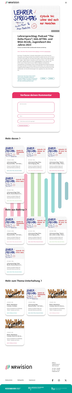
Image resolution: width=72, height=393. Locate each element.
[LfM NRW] (36, 388)
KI (27, 78)
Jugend (24, 79)
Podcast (19, 76)
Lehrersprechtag (38, 61)
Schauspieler (26, 77)
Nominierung (25, 81)
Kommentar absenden (23, 125)
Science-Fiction (29, 76)
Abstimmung (30, 81)
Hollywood (31, 77)
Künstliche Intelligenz (21, 78)
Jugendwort (20, 79)
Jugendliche (29, 79)
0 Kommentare (47, 51)
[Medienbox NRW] (13, 388)
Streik (22, 77)
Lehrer (18, 77)
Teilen (44, 78)
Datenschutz (8, 380)
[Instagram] (59, 380)
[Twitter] (66, 380)
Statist (29, 78)
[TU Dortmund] (59, 388)
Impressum (32, 380)
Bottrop (37, 51)
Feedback (51, 78)
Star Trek (23, 76)
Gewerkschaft (34, 78)
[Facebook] (52, 380)
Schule (33, 76)
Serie (26, 58)
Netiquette (21, 380)
